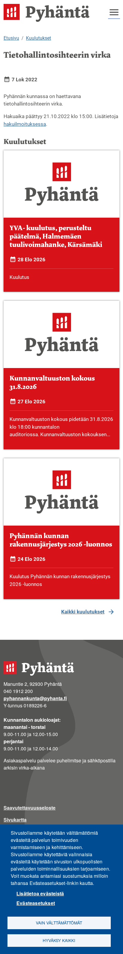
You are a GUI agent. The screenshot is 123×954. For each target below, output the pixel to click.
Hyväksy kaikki (59, 940)
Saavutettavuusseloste (30, 807)
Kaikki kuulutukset (82, 612)
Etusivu (11, 38)
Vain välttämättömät (59, 923)
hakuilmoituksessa (25, 124)
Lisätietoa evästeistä (40, 893)
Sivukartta (15, 819)
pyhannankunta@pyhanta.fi (35, 698)
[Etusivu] (49, 12)
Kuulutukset (38, 38)
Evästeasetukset (35, 903)
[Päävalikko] (114, 12)
